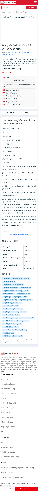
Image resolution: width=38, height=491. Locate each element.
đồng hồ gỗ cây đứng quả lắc (12, 324)
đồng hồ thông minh (9, 281)
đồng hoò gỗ (7, 297)
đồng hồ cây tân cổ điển (27, 318)
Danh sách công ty (7, 408)
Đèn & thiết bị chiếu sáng (9, 457)
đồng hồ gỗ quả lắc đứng (11, 312)
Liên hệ (3, 431)
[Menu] (35, 2)
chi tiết (28, 113)
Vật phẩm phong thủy (8, 452)
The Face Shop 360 (22, 483)
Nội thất (3, 442)
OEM (12, 52)
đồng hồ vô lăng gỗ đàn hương (12, 309)
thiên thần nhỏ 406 (9, 293)
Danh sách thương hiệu (8, 403)
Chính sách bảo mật (7, 384)
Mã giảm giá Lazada (7, 422)
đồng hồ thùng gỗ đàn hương (12, 303)
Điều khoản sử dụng (7, 389)
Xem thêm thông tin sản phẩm (19, 234)
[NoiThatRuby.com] (11, 2)
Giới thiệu (10, 113)
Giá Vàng (32, 483)
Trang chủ (3, 12)
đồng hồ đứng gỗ (8, 333)
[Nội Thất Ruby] (10, 353)
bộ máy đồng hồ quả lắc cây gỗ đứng (15, 330)
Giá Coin (8, 485)
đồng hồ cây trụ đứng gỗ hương (13, 284)
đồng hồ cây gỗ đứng (25, 300)
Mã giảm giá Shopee (8, 427)
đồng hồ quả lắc (17, 278)
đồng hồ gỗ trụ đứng (23, 293)
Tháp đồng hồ (23, 12)
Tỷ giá (13, 483)
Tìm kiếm (31, 8)
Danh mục (4, 398)
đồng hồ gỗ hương (22, 321)
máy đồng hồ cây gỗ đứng (11, 315)
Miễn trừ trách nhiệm (8, 393)
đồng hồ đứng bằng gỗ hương (12, 291)
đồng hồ (26, 278)
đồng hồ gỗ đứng (25, 287)
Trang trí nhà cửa (13, 12)
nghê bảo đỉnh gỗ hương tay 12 (13, 336)
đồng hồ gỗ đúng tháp (19, 297)
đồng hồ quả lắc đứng (10, 300)
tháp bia (23, 312)
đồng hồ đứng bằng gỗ (10, 318)
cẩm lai (26, 291)
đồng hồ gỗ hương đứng (10, 327)
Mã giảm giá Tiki (6, 417)
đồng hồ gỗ (6, 278)
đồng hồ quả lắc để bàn (10, 287)
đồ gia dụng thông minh (10, 306)
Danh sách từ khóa (7, 412)
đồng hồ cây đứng (8, 321)
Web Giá (2, 485)
